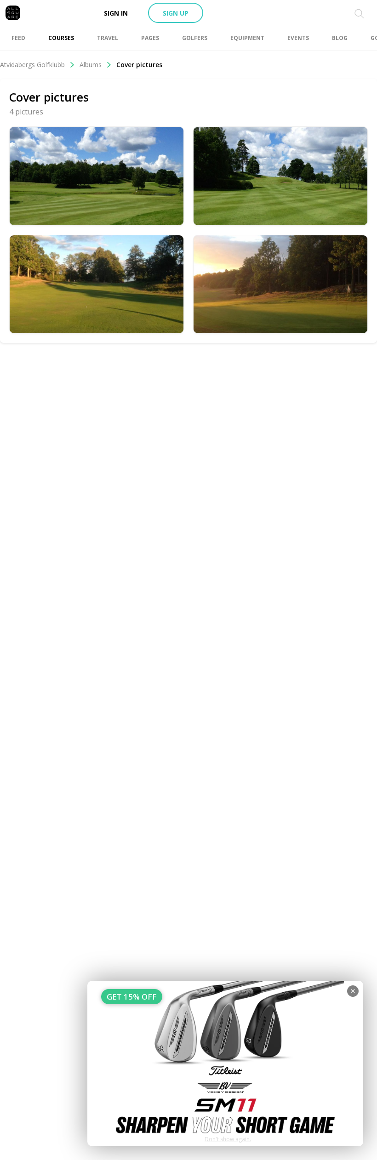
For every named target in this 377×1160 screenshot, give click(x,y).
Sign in (116, 13)
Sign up (175, 13)
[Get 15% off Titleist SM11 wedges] (225, 1063)
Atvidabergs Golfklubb (32, 64)
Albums (91, 64)
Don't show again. (228, 1139)
